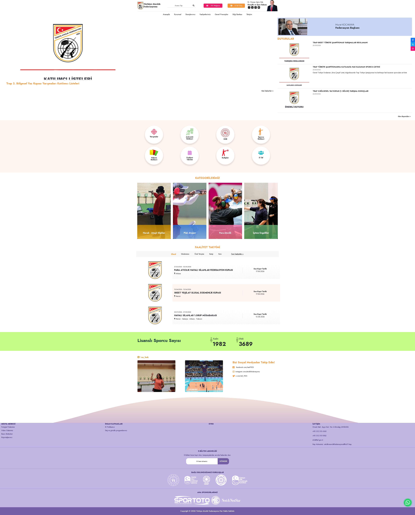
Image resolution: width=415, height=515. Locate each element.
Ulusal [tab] (173, 254)
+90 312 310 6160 (319, 431)
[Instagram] (413, 48)
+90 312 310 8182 (319, 435)
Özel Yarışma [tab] (199, 254)
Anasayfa (166, 14)
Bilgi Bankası (237, 14)
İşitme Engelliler (261, 232)
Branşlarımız (190, 14)
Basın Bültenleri (7, 434)
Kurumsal (177, 14)
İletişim (249, 14)
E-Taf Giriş (238, 5)
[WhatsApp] (408, 502)
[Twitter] (413, 44)
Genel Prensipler (221, 14)
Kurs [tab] (220, 254)
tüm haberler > (267, 91)
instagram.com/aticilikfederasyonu (247, 371)
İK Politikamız (110, 427)
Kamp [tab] (211, 254)
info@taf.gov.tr (318, 440)
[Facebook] (413, 40)
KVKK (211, 424)
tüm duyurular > (404, 116)
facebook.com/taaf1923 (244, 367)
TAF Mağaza (215, 5)
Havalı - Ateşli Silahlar (154, 232)
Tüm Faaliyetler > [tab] (237, 254)
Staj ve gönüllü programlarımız (116, 430)
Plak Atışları (190, 232)
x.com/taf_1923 (241, 376)
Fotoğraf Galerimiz (8, 427)
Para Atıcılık (225, 232)
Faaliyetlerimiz (205, 14)
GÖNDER (223, 461)
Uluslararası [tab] (185, 254)
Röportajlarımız (6, 437)
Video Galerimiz (7, 430)
